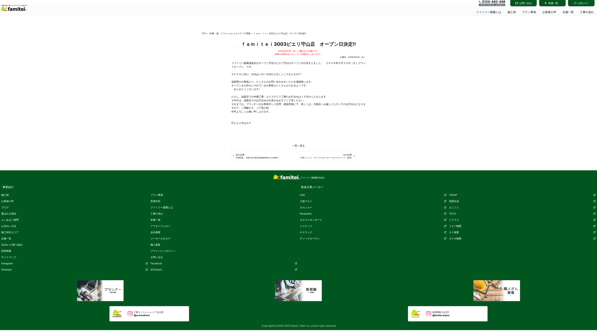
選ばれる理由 (8, 213)
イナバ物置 (455, 226)
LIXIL (302, 194)
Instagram (7, 263)
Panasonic (306, 213)
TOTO (452, 213)
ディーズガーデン (310, 238)
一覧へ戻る (298, 145)
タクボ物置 (455, 238)
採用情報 (6, 250)
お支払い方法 (8, 226)
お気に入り (583, 3)
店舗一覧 (6, 238)
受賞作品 (155, 201)
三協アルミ (306, 201)
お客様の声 (7, 201)
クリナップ (306, 226)
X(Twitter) (156, 269)
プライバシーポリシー (162, 250)
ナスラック (306, 232)
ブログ (5, 207)
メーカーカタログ (160, 238)
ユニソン (454, 207)
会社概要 (155, 232)
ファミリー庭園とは (161, 207)
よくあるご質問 (10, 219)
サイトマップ (8, 257)
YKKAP (453, 194)
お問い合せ (525, 3)
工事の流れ (156, 213)
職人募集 (155, 244)
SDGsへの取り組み (12, 244)
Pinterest (6, 269)
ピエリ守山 (282, 63)
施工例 (5, 194)
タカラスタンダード (311, 219)
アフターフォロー (160, 226)
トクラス (454, 219)
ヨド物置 (454, 232)
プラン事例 (156, 194)
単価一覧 (553, 3)
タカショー (306, 207)
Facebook (156, 263)
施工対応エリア (10, 232)
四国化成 (454, 201)
